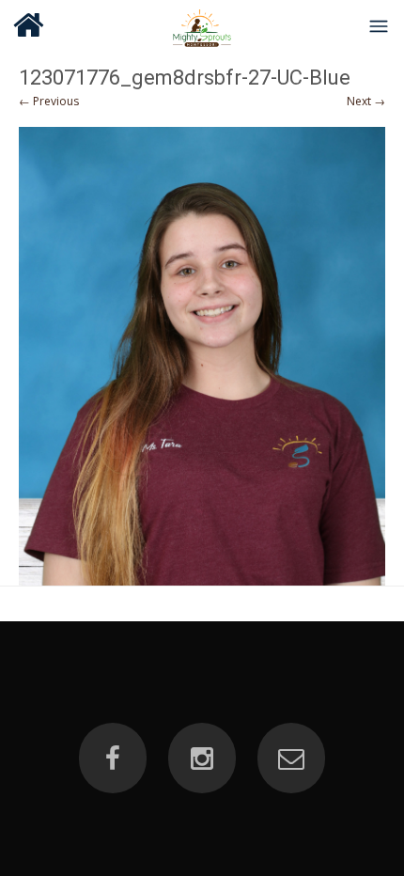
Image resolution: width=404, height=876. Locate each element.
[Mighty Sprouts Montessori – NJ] (202, 25)
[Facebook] (113, 758)
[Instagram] (202, 758)
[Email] (291, 758)
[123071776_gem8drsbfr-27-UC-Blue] (202, 356)
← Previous (49, 101)
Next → (366, 101)
